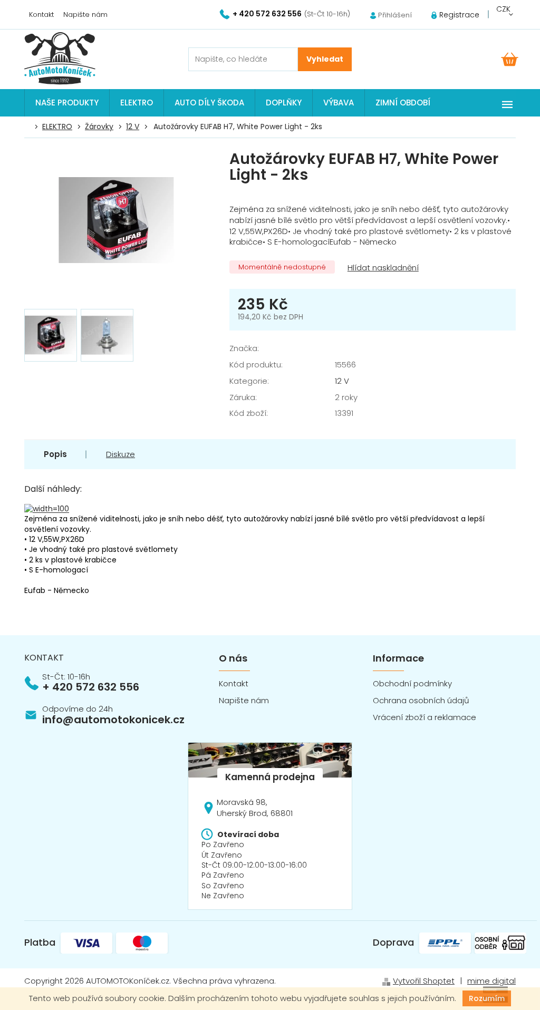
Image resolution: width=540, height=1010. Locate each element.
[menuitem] (67, 102)
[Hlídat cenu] (382, 268)
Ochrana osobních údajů (421, 700)
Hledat (325, 59)
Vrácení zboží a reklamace (424, 717)
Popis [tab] (55, 454)
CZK (503, 9)
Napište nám (85, 14)
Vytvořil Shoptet (424, 980)
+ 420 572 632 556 (90, 686)
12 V (342, 380)
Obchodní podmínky (412, 683)
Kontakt (41, 14)
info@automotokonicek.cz (113, 719)
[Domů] (30, 127)
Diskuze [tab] (120, 454)
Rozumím (487, 998)
